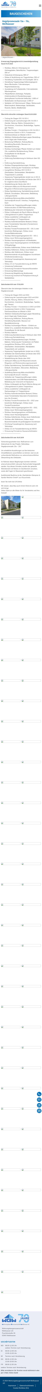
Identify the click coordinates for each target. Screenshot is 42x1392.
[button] (40, 6)
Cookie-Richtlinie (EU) (21, 1388)
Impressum (12, 1385)
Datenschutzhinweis (27, 1385)
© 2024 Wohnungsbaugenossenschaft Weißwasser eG (21, 1382)
